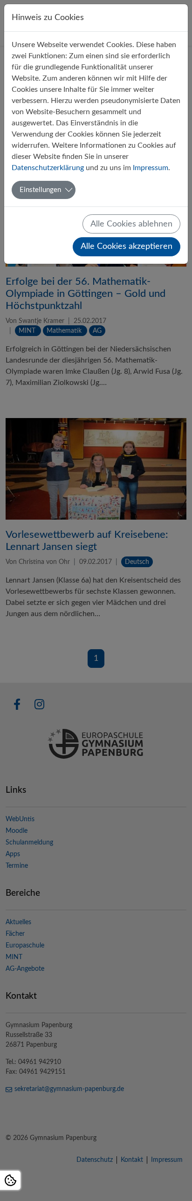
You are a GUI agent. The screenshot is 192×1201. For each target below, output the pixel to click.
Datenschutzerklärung (48, 168)
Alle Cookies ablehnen (131, 224)
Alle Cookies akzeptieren (126, 246)
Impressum (150, 168)
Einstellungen (40, 189)
